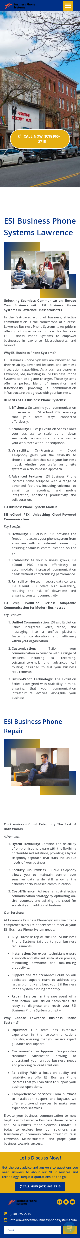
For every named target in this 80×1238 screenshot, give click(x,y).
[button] (68, 6)
